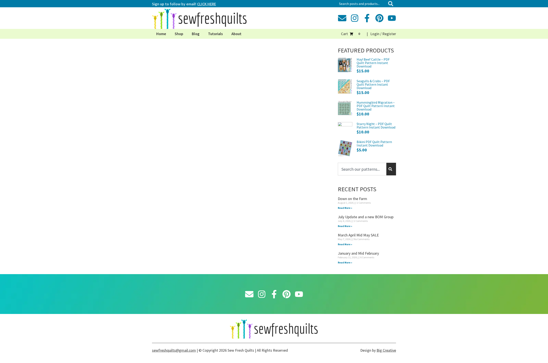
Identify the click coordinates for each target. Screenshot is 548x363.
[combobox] (361, 3)
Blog (196, 33)
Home (161, 33)
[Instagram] (354, 18)
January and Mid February (358, 253)
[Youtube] (392, 18)
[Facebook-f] (367, 18)
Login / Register (383, 33)
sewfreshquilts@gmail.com (174, 350)
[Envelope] (342, 18)
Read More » (345, 207)
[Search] (391, 3)
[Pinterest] (379, 18)
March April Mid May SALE (358, 235)
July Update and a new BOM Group (365, 216)
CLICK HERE (206, 3)
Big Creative (386, 350)
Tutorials (215, 33)
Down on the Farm (352, 198)
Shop (179, 33)
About (236, 33)
